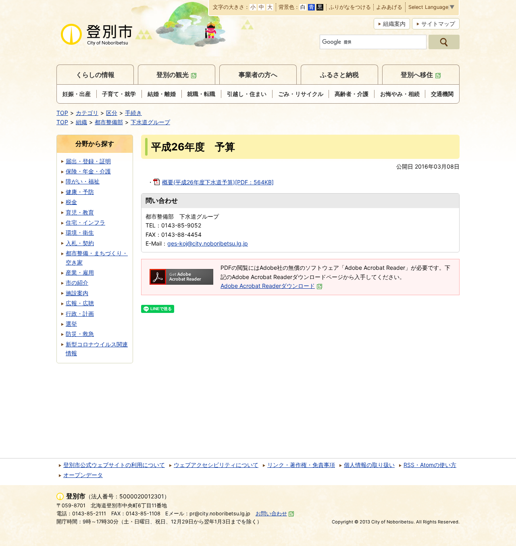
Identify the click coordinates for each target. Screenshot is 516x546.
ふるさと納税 (339, 75)
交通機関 (442, 93)
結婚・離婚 (162, 93)
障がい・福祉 (83, 181)
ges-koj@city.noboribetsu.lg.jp (207, 243)
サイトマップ (438, 23)
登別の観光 (172, 75)
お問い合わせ (271, 514)
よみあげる (389, 7)
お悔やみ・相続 (400, 93)
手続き (133, 112)
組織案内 (394, 23)
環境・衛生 (80, 232)
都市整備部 (109, 122)
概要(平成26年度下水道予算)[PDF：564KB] (218, 182)
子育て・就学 (119, 93)
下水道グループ (150, 122)
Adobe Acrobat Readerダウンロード (268, 285)
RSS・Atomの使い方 (430, 464)
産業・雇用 (80, 272)
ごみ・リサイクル (300, 93)
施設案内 (77, 293)
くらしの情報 (95, 75)
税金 (71, 201)
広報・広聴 (80, 303)
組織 (81, 122)
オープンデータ (83, 474)
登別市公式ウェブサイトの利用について (114, 464)
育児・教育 (80, 212)
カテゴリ (87, 112)
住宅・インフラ (85, 222)
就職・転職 (201, 93)
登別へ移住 (417, 75)
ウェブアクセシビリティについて (216, 464)
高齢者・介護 (351, 93)
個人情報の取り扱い (369, 464)
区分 (111, 112)
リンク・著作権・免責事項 (301, 464)
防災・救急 (80, 333)
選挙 (71, 323)
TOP (62, 112)
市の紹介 (77, 282)
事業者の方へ (258, 75)
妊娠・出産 (76, 93)
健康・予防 (80, 191)
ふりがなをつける (350, 7)
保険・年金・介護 (88, 171)
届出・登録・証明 (88, 161)
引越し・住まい (246, 93)
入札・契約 (80, 243)
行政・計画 (80, 313)
